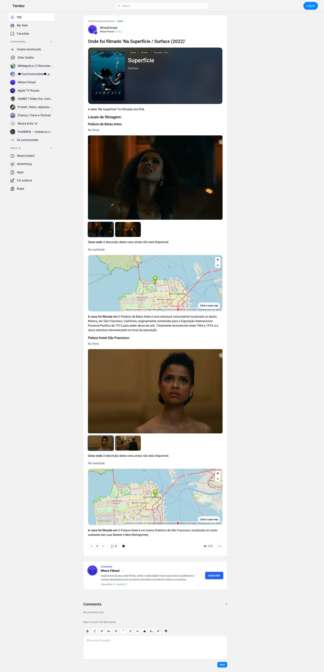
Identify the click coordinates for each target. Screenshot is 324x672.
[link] (113, 546)
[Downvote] (103, 546)
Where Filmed (107, 31)
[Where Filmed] (96, 33)
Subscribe (214, 575)
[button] (18, 5)
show (120, 21)
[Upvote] (91, 546)
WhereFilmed (108, 28)
